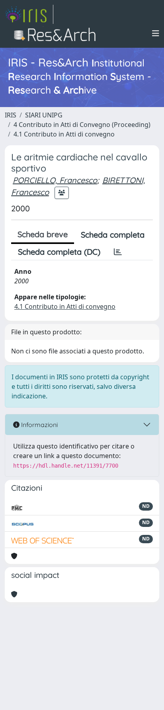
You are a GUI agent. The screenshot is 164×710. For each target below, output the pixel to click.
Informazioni (39, 425)
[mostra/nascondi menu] (155, 33)
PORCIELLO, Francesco (55, 180)
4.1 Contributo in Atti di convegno (64, 134)
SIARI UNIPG (43, 115)
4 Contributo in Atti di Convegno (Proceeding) (82, 124)
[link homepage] (29, 14)
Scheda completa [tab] (112, 235)
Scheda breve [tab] (43, 234)
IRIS (10, 115)
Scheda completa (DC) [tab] (59, 252)
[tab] (118, 252)
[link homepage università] (57, 33)
